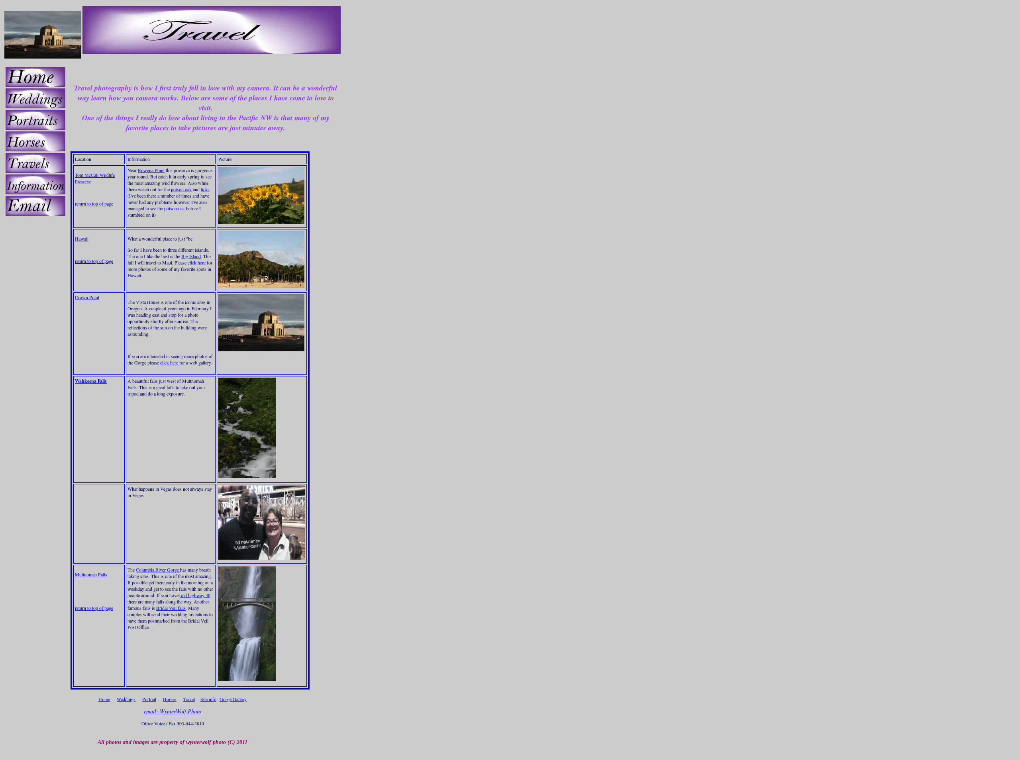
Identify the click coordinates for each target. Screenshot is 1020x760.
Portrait (149, 699)
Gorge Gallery (233, 699)
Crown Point (87, 297)
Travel (189, 699)
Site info (208, 699)
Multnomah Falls (91, 574)
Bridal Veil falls (171, 608)
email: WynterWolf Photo (172, 711)
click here (197, 262)
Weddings (126, 699)
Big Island (191, 256)
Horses (170, 699)
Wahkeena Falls (91, 381)
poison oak (181, 189)
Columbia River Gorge (158, 569)
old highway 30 (195, 595)
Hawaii (81, 238)
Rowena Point (151, 170)
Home (104, 699)
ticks (205, 189)
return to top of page (94, 203)
